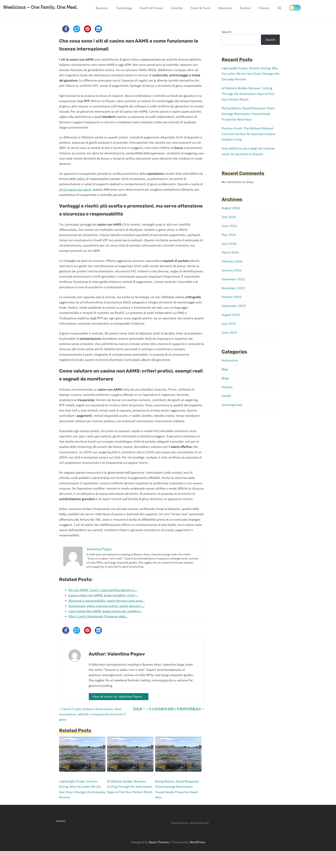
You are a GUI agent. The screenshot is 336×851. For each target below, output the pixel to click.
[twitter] (76, 28)
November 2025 (233, 288)
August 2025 (231, 315)
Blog (225, 369)
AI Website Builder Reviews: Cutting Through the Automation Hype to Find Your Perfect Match (129, 786)
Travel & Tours (200, 8)
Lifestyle (177, 8)
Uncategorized (232, 405)
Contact (60, 821)
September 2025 (234, 306)
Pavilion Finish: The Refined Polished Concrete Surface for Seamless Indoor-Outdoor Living (249, 134)
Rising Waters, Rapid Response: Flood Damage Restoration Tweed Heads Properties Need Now (248, 113)
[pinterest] (87, 28)
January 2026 (232, 270)
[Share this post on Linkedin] (98, 28)
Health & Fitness (151, 8)
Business (102, 8)
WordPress (197, 842)
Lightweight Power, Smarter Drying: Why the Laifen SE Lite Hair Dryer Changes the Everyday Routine (250, 73)
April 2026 (229, 244)
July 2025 (229, 324)
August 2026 (231, 208)
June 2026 (229, 226)
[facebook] (65, 28)
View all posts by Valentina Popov (117, 696)
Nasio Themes (159, 842)
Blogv (225, 378)
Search (226, 32)
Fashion (245, 8)
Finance (264, 8)
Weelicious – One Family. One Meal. (40, 7)
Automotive (230, 360)
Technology (124, 8)
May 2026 (229, 235)
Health (226, 396)
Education (225, 8)
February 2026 (232, 261)
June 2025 (229, 332)
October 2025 (232, 297)
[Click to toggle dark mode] (295, 8)
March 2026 (230, 252)
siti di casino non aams (75, 189)
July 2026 (229, 217)
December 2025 (233, 279)
